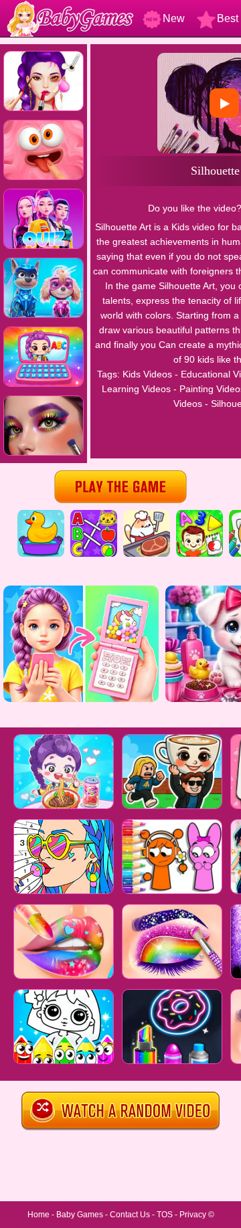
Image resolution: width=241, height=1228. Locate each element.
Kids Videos (147, 374)
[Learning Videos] (199, 514)
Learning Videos (136, 388)
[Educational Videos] (93, 514)
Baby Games (79, 1214)
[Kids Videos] (40, 514)
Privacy (192, 1214)
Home (38, 1214)
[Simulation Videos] (146, 514)
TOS (165, 1214)
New (174, 18)
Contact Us (130, 1214)
